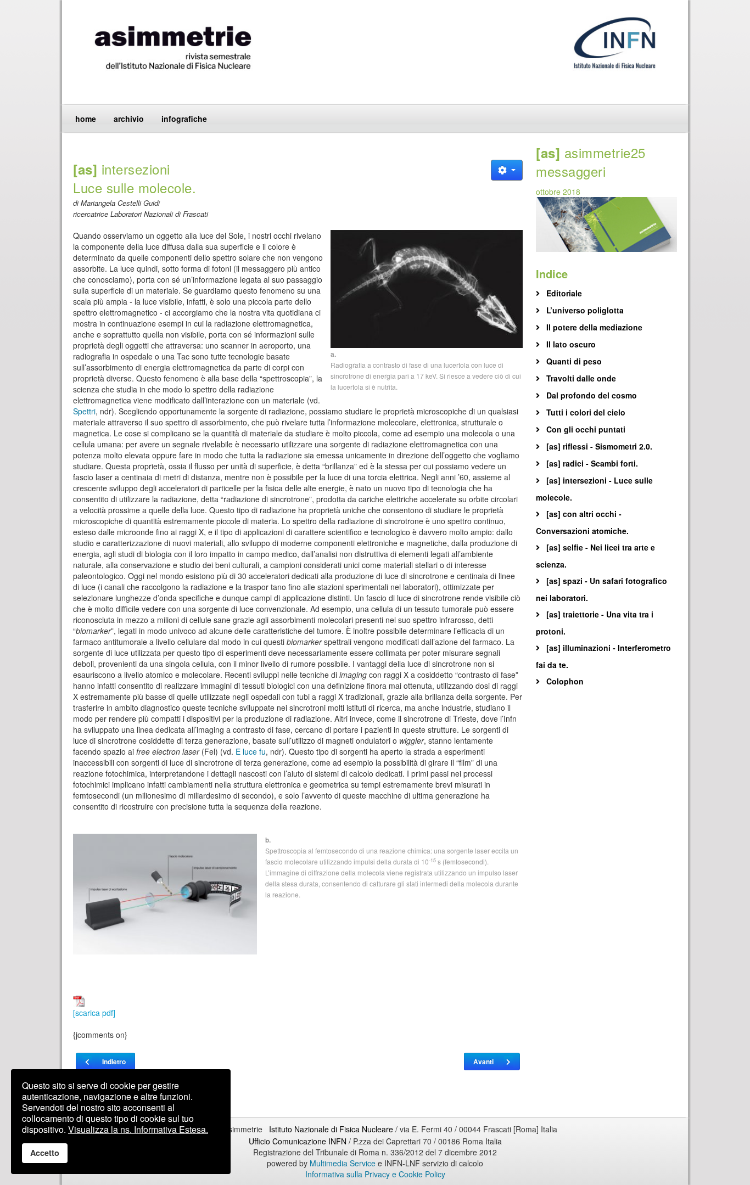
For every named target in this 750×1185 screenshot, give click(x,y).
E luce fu (251, 751)
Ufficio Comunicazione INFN (297, 1141)
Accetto (44, 1152)
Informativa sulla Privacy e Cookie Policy (375, 1174)
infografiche (184, 118)
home (85, 118)
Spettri (84, 411)
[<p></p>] (427, 289)
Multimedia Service (343, 1163)
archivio (129, 118)
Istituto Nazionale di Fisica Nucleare (332, 1129)
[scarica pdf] (94, 1012)
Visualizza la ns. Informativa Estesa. (138, 1129)
